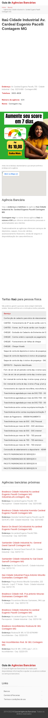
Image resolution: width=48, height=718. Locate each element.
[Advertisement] (24, 57)
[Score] (24, 135)
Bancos (10, 7)
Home (4, 7)
